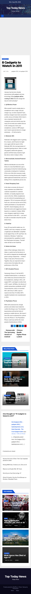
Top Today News (15, 7)
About (17, 590)
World (5, 535)
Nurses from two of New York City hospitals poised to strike (15, 505)
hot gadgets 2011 (23, 71)
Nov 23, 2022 (8, 560)
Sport (5, 518)
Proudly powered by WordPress (10, 587)
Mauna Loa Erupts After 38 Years (12, 469)
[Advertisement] (15, 34)
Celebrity (6, 553)
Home (12, 590)
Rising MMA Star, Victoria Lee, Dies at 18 (15, 464)
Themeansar (15, 588)
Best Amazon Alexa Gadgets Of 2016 (13, 380)
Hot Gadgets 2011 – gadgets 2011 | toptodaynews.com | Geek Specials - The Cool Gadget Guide (18, 426)
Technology (5, 58)
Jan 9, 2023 (8, 508)
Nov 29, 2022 (8, 542)
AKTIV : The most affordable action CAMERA (12, 399)
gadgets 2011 (15, 71)
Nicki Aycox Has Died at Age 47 (12, 473)
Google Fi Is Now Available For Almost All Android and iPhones (15, 362)
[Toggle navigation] (16, 16)
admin (16, 365)
